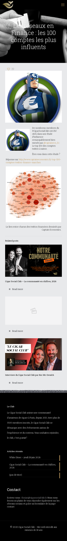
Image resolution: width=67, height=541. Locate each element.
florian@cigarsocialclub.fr (34, 497)
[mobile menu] (62, 4)
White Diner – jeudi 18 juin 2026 (25, 457)
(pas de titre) (15, 475)
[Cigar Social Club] (7, 5)
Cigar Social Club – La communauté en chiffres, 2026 (30, 281)
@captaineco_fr (51, 143)
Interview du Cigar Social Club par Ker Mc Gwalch (29, 375)
